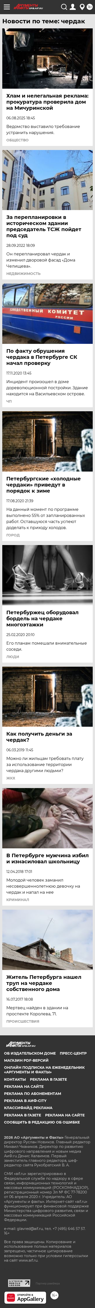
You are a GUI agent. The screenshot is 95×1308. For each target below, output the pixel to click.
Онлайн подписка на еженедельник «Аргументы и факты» (44, 1069)
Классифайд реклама (28, 1108)
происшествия (22, 1021)
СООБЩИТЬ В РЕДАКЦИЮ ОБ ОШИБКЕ (42, 1122)
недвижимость (23, 273)
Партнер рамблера (48, 1283)
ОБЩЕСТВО (17, 140)
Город (13, 535)
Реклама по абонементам (32, 1093)
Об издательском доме (30, 1053)
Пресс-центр (73, 1053)
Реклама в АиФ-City (25, 1100)
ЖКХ (10, 778)
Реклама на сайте (24, 1086)
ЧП (9, 401)
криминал (17, 900)
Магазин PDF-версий (26, 1060)
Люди (12, 657)
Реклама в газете (48, 1079)
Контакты (15, 1079)
